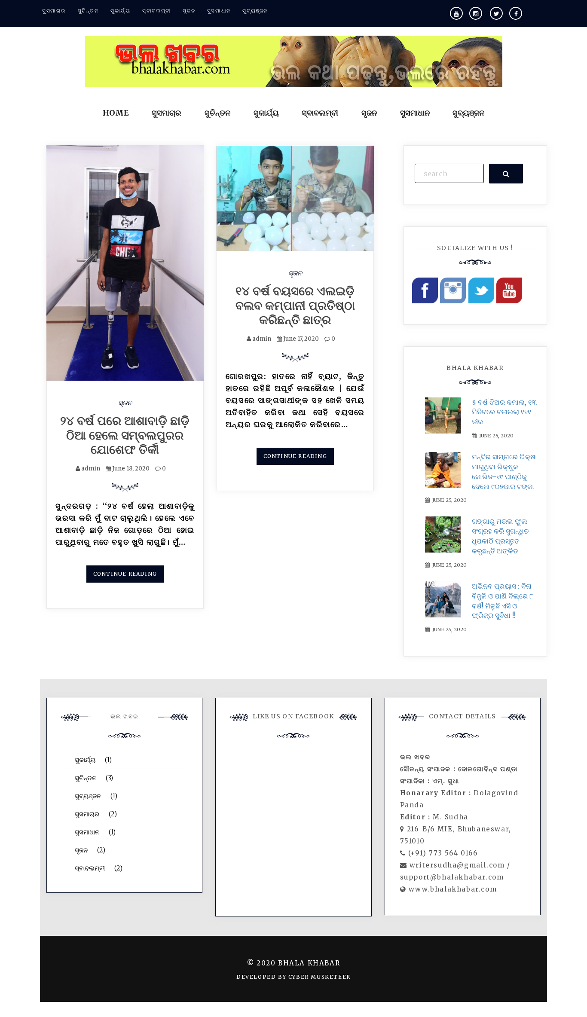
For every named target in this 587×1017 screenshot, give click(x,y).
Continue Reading (125, 574)
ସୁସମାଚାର (54, 10)
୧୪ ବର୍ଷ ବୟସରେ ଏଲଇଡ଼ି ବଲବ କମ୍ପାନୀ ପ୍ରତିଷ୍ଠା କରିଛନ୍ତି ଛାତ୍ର (295, 305)
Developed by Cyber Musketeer (293, 977)
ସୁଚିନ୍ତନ (88, 10)
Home (116, 113)
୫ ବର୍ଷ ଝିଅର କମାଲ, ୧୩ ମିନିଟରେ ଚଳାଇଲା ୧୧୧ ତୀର (504, 412)
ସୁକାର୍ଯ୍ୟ (120, 10)
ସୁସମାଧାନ (219, 10)
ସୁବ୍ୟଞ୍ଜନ (255, 10)
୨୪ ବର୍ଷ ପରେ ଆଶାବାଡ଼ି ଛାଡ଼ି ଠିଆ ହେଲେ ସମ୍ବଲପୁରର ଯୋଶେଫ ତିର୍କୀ (125, 435)
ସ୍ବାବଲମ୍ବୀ (156, 10)
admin (90, 468)
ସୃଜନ (189, 10)
